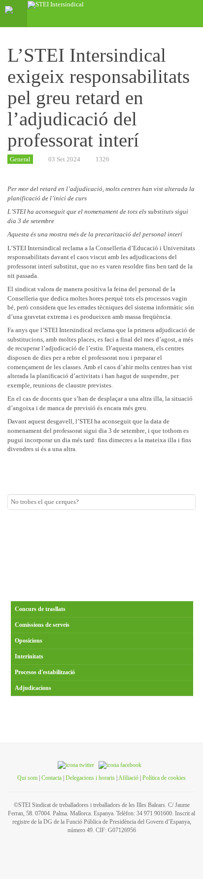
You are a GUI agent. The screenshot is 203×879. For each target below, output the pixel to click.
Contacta (51, 777)
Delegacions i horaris (90, 777)
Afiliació (128, 777)
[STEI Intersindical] (56, 5)
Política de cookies (164, 777)
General (20, 159)
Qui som (27, 777)
